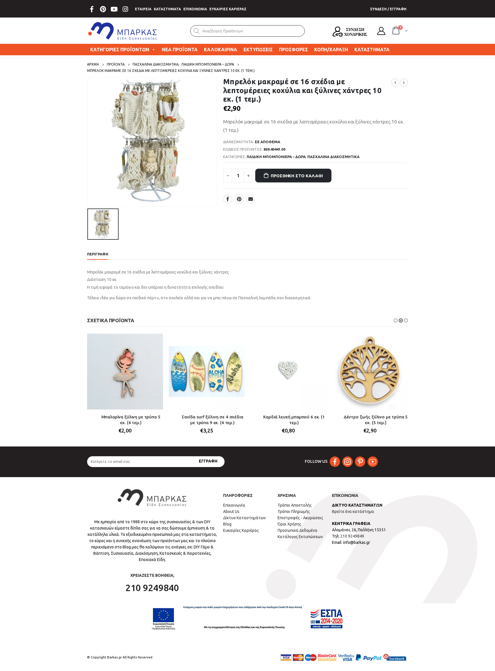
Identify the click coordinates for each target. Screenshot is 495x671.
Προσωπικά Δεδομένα (297, 530)
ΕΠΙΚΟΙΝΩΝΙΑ (195, 9)
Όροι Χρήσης (289, 524)
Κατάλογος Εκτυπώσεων (300, 536)
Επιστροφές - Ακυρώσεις (300, 517)
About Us (231, 511)
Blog (227, 524)
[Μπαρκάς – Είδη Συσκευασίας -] (123, 31)
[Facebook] (91, 9)
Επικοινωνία (234, 505)
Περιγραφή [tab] (97, 254)
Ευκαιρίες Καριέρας (241, 530)
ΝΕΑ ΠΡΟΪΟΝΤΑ (180, 49)
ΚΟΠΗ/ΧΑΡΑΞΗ (331, 49)
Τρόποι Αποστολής (295, 505)
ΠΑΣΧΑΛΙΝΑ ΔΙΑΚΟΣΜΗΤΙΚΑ (333, 157)
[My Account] (381, 31)
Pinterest (239, 199)
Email (250, 199)
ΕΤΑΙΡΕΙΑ (143, 9)
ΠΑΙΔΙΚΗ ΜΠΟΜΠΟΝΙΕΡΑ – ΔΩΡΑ (276, 157)
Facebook (227, 199)
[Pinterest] (103, 9)
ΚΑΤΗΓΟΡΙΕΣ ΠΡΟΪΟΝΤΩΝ (119, 49)
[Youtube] (114, 9)
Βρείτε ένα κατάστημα (353, 511)
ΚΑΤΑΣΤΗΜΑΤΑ (167, 9)
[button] (395, 320)
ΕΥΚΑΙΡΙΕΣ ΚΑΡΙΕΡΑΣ (227, 9)
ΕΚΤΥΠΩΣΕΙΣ (258, 49)
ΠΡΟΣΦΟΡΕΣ (293, 49)
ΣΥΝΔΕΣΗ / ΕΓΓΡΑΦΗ (388, 9)
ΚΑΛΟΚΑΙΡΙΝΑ (220, 49)
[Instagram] (125, 9)
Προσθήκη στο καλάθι (297, 175)
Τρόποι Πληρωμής (294, 511)
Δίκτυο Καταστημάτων (244, 517)
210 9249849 (352, 536)
